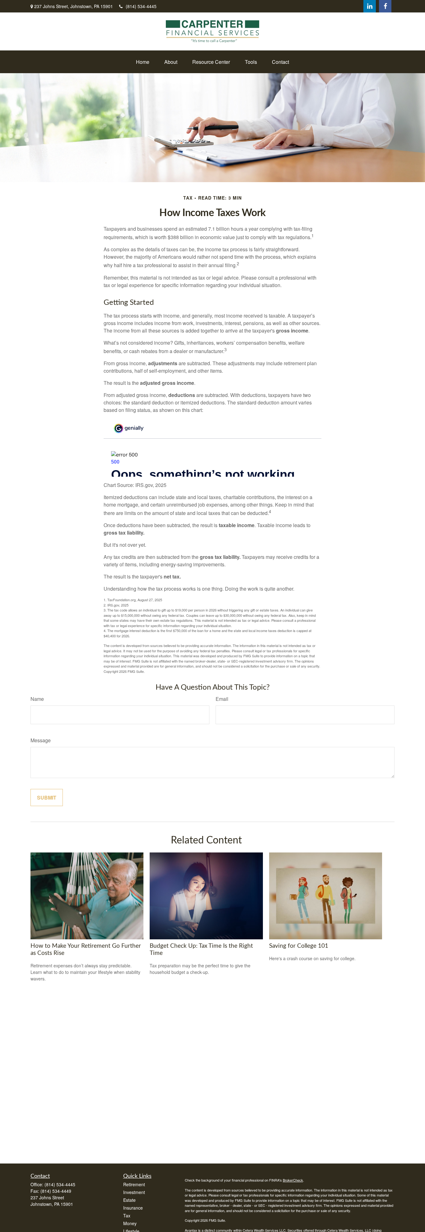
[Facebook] (385, 6)
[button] (142, 62)
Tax (126, 1215)
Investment (134, 1192)
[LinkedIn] (369, 6)
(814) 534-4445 (141, 6)
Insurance (133, 1208)
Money (130, 1223)
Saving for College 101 (298, 946)
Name (37, 698)
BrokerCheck (293, 1180)
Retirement (134, 1184)
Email (222, 698)
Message (40, 740)
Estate (129, 1200)
